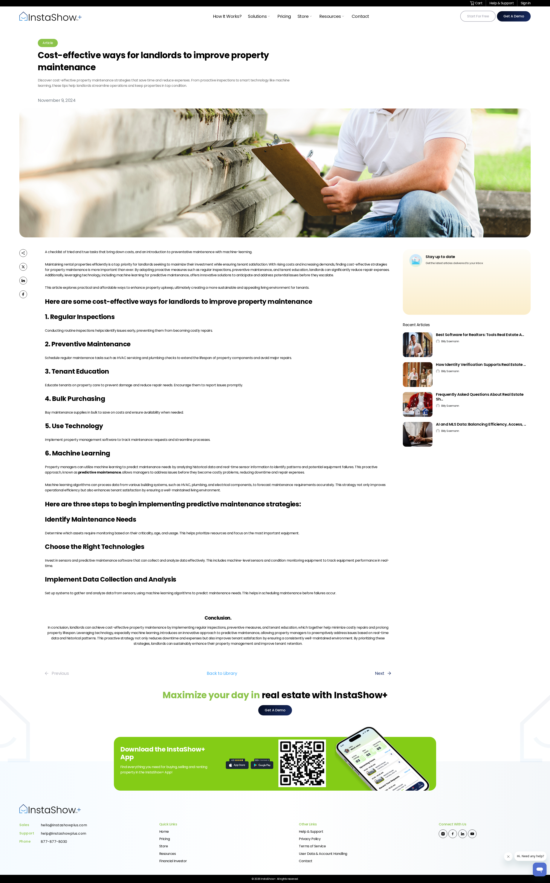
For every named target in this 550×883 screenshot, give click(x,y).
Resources (330, 16)
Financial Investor (173, 861)
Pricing (284, 16)
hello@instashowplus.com (64, 825)
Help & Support (501, 3)
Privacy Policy (310, 838)
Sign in (526, 3)
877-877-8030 (54, 842)
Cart (478, 3)
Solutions (257, 16)
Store (303, 16)
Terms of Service (312, 846)
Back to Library (222, 673)
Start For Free (478, 16)
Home (164, 831)
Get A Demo (513, 16)
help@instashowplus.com (63, 833)
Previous (60, 673)
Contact (360, 16)
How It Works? (227, 16)
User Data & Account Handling (323, 853)
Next (379, 673)
